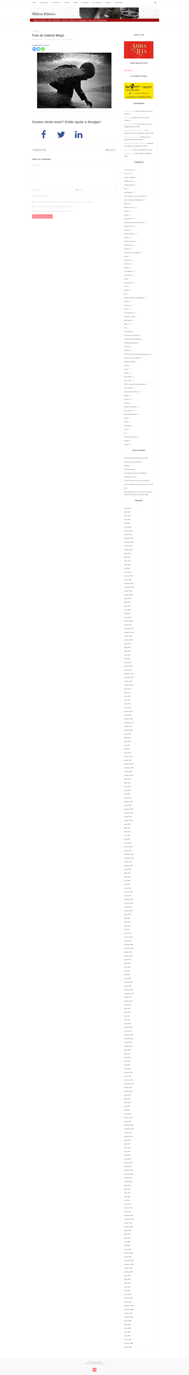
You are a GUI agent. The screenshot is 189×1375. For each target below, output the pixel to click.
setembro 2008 (128, 1317)
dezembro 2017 (128, 899)
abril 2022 (127, 704)
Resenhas (127, 399)
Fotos (36, 31)
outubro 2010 (128, 1223)
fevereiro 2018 (128, 892)
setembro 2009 (128, 1272)
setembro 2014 (128, 1046)
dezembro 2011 (128, 1170)
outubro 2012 (128, 1133)
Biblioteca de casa (129, 207)
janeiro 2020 (128, 805)
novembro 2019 (128, 813)
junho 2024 (127, 606)
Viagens (126, 444)
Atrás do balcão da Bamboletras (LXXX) (136, 458)
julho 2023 (127, 647)
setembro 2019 (128, 820)
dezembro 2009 (128, 1260)
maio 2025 (127, 565)
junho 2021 (127, 741)
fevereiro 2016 (128, 982)
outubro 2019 (128, 817)
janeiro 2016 (127, 986)
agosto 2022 (127, 689)
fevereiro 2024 (128, 621)
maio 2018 (127, 881)
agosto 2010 (127, 1230)
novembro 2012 (128, 1129)
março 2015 (127, 1024)
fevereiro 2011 (128, 1208)
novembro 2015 (128, 993)
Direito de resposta (129, 241)
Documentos (97, 2)
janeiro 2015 (127, 1031)
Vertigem (127, 441)
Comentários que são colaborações (134, 223)
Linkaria (126, 301)
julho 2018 (127, 873)
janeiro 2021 (127, 760)
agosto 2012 (127, 1140)
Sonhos (126, 418)
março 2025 (127, 572)
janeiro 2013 (127, 1121)
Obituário (127, 350)
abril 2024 (127, 614)
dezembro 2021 (128, 719)
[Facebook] (34, 49)
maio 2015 (127, 1016)
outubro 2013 (128, 1087)
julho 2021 (127, 738)
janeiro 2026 (128, 535)
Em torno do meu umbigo (131, 253)
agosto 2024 (127, 598)
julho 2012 (127, 1144)
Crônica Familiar (129, 234)
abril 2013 (127, 1110)
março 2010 (127, 1249)
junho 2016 (127, 967)
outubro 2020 (128, 771)
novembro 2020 (129, 768)
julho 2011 (127, 1189)
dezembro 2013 (128, 1080)
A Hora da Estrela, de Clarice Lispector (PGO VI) (138, 484)
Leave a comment (67, 39)
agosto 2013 (127, 1095)
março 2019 (127, 843)
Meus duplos (128, 320)
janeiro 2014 (127, 1076)
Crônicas (126, 238)
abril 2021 (127, 749)
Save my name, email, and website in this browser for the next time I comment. (63, 202)
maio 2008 (127, 1332)
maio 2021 (127, 745)
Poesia (126, 369)
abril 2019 (127, 839)
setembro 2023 (128, 640)
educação (127, 249)
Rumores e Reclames (130, 407)
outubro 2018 (128, 862)
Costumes (127, 230)
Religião (126, 396)
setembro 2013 (128, 1091)
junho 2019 (127, 832)
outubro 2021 (128, 726)
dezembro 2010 (128, 1215)
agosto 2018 (127, 869)
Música (67, 2)
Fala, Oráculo (128, 275)
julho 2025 (127, 557)
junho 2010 (127, 1238)
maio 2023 (127, 655)
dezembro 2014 (128, 1035)
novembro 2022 (129, 678)
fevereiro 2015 (128, 1027)
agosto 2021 (127, 734)
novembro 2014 (128, 1039)
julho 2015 (127, 1009)
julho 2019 (127, 828)
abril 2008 (127, 1336)
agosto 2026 (127, 508)
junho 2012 (127, 1148)
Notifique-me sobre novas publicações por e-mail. (54, 211)
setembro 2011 (128, 1182)
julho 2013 (127, 1099)
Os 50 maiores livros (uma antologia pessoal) (137, 354)
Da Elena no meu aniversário (132, 462)
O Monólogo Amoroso (130, 343)
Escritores (127, 264)
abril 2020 (127, 794)
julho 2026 (127, 512)
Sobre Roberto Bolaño (130, 414)
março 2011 (127, 1204)
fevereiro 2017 (128, 937)
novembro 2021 (128, 723)
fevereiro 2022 (128, 711)
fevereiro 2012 (128, 1163)
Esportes (126, 268)
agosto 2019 (127, 824)
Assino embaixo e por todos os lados (135, 196)
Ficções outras (128, 283)
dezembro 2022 (128, 674)
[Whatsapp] (43, 49)
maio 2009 (127, 1287)
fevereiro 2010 (128, 1253)
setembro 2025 (128, 550)
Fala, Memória (128, 271)
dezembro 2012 (128, 1125)
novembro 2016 (128, 948)
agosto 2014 (127, 1050)
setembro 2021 (128, 730)
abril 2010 (127, 1245)
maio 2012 (127, 1151)
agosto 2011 (127, 1185)
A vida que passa (129, 170)
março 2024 (127, 617)
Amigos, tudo (128, 181)
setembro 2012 (128, 1136)
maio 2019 (127, 835)
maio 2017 (127, 926)
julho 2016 (127, 963)
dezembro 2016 (128, 945)
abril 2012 (127, 1155)
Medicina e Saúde (129, 317)
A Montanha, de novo (130, 477)
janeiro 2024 (128, 625)
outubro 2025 (128, 546)
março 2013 (127, 1114)
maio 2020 (127, 790)
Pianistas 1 (127, 466)
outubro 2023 (128, 636)
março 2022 (127, 708)
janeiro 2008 (128, 1347)
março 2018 (127, 888)
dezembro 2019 (128, 809)
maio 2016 (127, 971)
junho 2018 (127, 877)
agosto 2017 (127, 914)
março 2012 (127, 1159)
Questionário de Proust (131, 392)
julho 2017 (127, 918)
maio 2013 (127, 1106)
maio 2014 (127, 1061)
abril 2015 (127, 1020)
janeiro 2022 (128, 715)
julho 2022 (127, 693)
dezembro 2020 (128, 764)
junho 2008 (127, 1328)
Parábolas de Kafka (129, 362)
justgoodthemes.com (97, 1363)
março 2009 (127, 1294)
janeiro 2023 (128, 670)
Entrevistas (127, 260)
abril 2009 (127, 1291)
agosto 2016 (127, 960)
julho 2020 (127, 783)
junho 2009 (127, 1283)
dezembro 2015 (128, 990)
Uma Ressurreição (129, 469)
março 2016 (127, 978)
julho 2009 (127, 1279)
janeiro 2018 (127, 896)
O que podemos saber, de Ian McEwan (135, 473)
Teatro (126, 422)
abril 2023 (127, 659)
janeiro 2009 (128, 1302)
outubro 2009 (128, 1268)
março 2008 (127, 1340)
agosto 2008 (127, 1321)
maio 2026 (127, 520)
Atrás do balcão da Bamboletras (133, 200)
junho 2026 (127, 516)
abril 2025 (127, 568)
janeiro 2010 (127, 1257)
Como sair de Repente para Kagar (143, 150)
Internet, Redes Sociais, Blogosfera (134, 298)
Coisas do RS (128, 219)
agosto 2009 (127, 1276)
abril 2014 (127, 1065)
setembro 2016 (128, 956)
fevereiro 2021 (128, 756)
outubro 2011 (128, 1178)
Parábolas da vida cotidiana (132, 358)
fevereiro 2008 (128, 1343)
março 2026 (127, 527)
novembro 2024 (129, 587)
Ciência (126, 211)
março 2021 (127, 753)
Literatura (56, 2)
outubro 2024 (128, 591)
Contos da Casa (128, 226)
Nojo (125, 328)
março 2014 (127, 1069)
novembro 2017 (128, 903)
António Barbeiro (129, 185)
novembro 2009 (129, 1264)
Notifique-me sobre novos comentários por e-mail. (54, 206)
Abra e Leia (127, 174)
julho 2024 (127, 602)
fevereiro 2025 (128, 576)
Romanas (127, 403)
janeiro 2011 (127, 1212)
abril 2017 (127, 929)
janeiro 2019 (127, 851)
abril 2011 (127, 1200)
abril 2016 (127, 975)
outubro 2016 (128, 952)
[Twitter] (38, 49)
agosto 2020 (127, 779)
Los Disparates (128, 313)
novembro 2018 (128, 858)
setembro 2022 (128, 685)
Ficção (126, 279)
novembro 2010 (128, 1219)
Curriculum (43, 2)
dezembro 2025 (128, 538)
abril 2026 (127, 523)
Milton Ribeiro (44, 14)
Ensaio (126, 256)
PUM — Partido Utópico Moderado (134, 384)
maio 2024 (127, 610)
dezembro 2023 (128, 629)
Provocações (128, 381)
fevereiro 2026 (128, 531)
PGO (125, 488)
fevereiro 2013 (128, 1118)
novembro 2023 (129, 632)
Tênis (125, 429)
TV (125, 433)
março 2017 (127, 933)
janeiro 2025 (128, 580)
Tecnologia (127, 426)
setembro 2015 (128, 1001)
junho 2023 (127, 651)
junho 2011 (127, 1193)
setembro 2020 (128, 775)
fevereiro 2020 (128, 802)
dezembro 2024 (128, 583)
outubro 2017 (128, 907)
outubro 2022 (128, 681)
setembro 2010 (128, 1227)
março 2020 (127, 798)
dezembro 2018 (128, 854)
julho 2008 (127, 1324)
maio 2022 (127, 700)
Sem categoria (128, 411)
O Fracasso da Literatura (131, 335)
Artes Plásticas (128, 192)
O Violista (127, 347)
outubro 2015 (128, 997)
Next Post (110, 150)
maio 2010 (127, 1242)
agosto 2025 (127, 553)
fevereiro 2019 (128, 847)
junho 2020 (127, 787)
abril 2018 (127, 884)
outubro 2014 (128, 1042)
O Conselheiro (128, 332)
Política (126, 373)
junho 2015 (127, 1012)
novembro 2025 (129, 542)
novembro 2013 (128, 1084)
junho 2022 (127, 696)
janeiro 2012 (127, 1167)
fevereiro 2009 (128, 1298)
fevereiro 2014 (128, 1072)
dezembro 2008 (128, 1306)
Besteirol (85, 2)
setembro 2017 (128, 911)
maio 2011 (127, 1197)
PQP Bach (128, 70)
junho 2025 (127, 561)
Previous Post (40, 150)
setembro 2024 (128, 595)
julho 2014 (127, 1054)
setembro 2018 (128, 866)
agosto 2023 (127, 644)
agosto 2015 (127, 1005)
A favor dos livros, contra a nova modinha (136, 481)
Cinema (75, 2)
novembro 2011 (128, 1174)
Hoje (125, 294)
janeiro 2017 (127, 941)
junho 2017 (127, 922)
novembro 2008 (129, 1309)
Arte (125, 189)
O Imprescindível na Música (132, 339)
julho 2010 (127, 1234)
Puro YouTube (128, 388)
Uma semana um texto (130, 437)
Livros (126, 309)
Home (34, 2)
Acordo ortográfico (130, 177)
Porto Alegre (127, 377)
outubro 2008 (128, 1313)
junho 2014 (127, 1057)
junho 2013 (127, 1103)
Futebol (108, 2)
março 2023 (127, 662)
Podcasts (126, 365)
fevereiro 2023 (128, 666)
